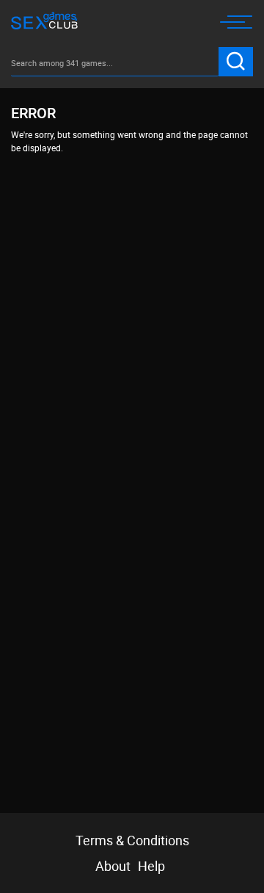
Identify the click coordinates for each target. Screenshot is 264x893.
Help (151, 866)
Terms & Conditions (132, 840)
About (113, 866)
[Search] (236, 61)
